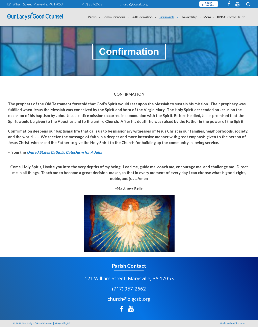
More (207, 17)
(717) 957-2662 (129, 288)
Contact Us (233, 17)
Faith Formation (141, 17)
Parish (92, 17)
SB (243, 17)
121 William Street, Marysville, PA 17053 (129, 278)
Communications (114, 17)
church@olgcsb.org (129, 299)
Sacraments (166, 17)
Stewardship (189, 17)
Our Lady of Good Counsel (37, 323)
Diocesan (239, 323)
